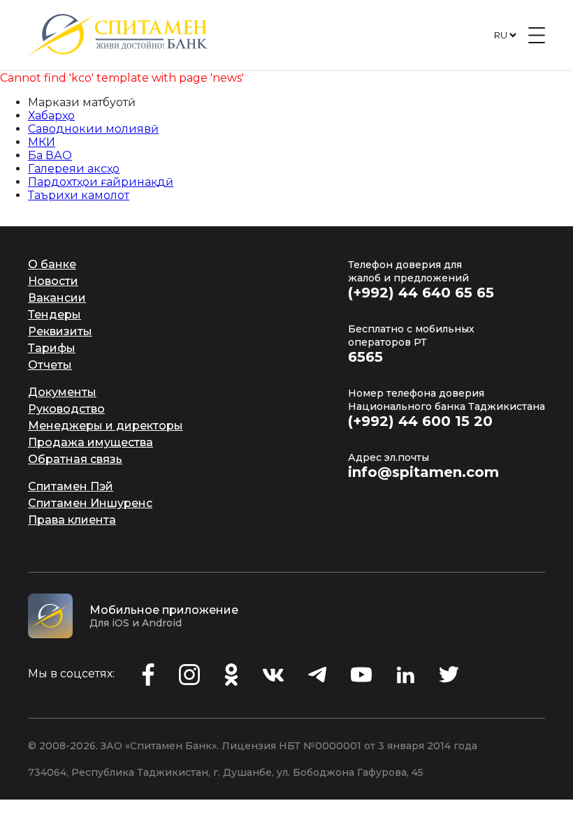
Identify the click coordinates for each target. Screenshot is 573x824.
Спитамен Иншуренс (90, 503)
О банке (52, 264)
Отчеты (50, 364)
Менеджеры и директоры (105, 425)
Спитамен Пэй (70, 486)
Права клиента (72, 520)
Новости (53, 281)
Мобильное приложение (163, 610)
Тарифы (51, 348)
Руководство (66, 408)
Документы (62, 392)
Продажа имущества (90, 442)
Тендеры (54, 314)
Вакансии (57, 297)
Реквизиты (60, 331)
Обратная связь (75, 459)
